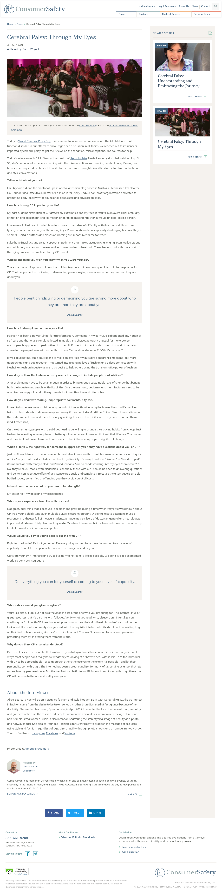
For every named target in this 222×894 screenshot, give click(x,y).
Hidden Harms (147, 6)
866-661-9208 (17, 838)
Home (10, 24)
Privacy (201, 886)
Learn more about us (134, 847)
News (195, 6)
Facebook (52, 733)
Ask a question (130, 851)
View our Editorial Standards (78, 837)
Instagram (38, 733)
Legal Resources (167, 6)
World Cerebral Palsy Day (34, 141)
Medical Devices (171, 14)
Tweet (76, 812)
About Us (184, 6)
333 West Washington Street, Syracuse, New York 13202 (20, 844)
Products (143, 14)
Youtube (70, 733)
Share (55, 812)
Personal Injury (202, 14)
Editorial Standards (21, 794)
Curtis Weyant (31, 49)
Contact (205, 6)
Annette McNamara (37, 748)
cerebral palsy (87, 125)
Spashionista (78, 158)
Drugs (122, 14)
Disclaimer (211, 886)
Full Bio (132, 793)
